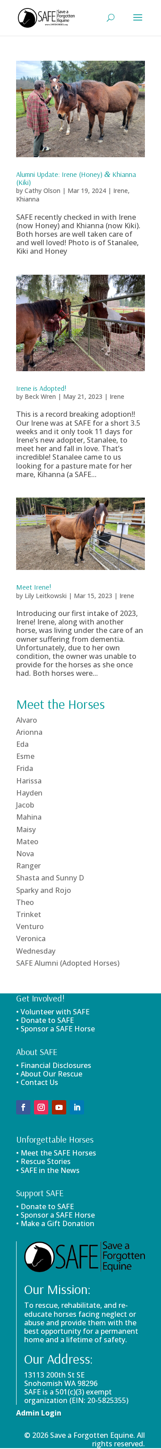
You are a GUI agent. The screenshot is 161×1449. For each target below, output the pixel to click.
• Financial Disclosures (53, 1065)
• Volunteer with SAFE (52, 1012)
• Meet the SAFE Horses (56, 1153)
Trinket (28, 914)
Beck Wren (40, 396)
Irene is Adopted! (41, 388)
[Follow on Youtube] (59, 1107)
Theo (25, 902)
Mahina (29, 817)
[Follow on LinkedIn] (77, 1107)
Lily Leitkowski (46, 595)
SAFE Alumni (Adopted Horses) (67, 963)
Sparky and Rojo (43, 890)
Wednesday (35, 951)
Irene (120, 190)
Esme (25, 756)
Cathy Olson (42, 190)
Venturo (30, 926)
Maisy (26, 829)
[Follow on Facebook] (23, 1107)
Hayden (29, 793)
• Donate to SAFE (45, 1020)
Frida (24, 768)
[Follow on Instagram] (41, 1107)
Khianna (27, 199)
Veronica (31, 938)
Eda (22, 744)
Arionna (29, 732)
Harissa (29, 781)
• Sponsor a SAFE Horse (55, 1215)
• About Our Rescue (49, 1074)
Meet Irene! (33, 586)
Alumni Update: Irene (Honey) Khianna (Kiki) (76, 178)
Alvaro (26, 720)
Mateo (27, 841)
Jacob (25, 805)
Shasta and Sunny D (50, 878)
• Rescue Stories (43, 1161)
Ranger (28, 866)
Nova (25, 854)
